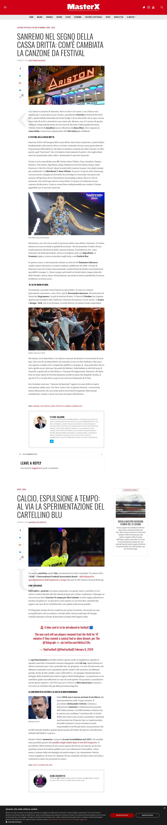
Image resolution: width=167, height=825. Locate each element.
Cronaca (49, 17)
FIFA (46, 765)
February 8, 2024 (84, 649)
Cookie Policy (52, 819)
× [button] (164, 808)
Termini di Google (73, 819)
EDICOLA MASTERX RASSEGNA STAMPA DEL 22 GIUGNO (130, 523)
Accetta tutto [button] (122, 815)
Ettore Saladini (37, 60)
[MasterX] (83, 7)
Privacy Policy (61, 819)
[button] (56, 822)
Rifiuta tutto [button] (147, 815)
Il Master (130, 17)
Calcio (35, 765)
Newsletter (118, 17)
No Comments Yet (30, 454)
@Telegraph (49, 642)
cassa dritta (45, 406)
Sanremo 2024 (77, 406)
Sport (108, 17)
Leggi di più (83, 819)
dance (52, 406)
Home (31, 17)
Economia (77, 17)
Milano (39, 17)
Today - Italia (50, 27)
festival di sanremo (63, 406)
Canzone (36, 406)
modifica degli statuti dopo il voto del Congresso (74, 742)
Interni (59, 17)
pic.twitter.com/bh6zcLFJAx (75, 642)
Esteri (68, 17)
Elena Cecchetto (38, 522)
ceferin (42, 765)
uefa (50, 765)
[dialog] (83, 815)
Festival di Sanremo (38, 27)
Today (24, 489)
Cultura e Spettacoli (93, 17)
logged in (36, 468)
